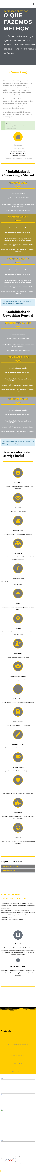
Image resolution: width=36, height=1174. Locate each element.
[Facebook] (3, 1034)
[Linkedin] (14, 1034)
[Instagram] (8, 1034)
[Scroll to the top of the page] (0, 1171)
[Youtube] (19, 1034)
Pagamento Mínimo (9, 870)
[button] (33, 4)
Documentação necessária (11, 866)
